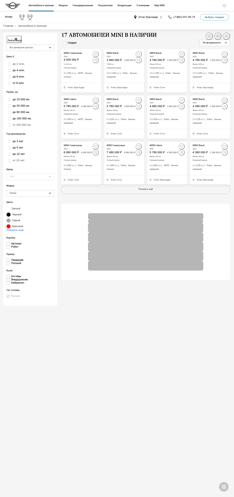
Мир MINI (159, 5)
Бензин (15, 296)
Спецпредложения (83, 5)
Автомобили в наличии (41, 5)
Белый (16, 208)
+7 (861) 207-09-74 (184, 17)
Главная (8, 26)
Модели (63, 5)
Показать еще (15, 230)
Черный (16, 214)
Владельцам (124, 5)
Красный (17, 226)
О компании (143, 5)
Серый (16, 220)
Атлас (9, 17)
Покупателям (105, 5)
